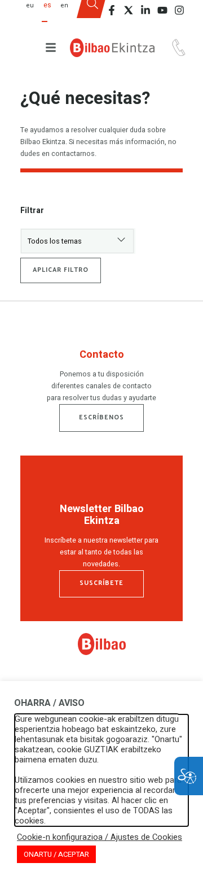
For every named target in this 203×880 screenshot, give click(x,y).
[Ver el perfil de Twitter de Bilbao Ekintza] (128, 10)
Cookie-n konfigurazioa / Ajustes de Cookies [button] (99, 838)
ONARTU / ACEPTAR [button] (56, 854)
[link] (102, 653)
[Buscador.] (92, 13)
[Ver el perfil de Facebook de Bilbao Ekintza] (112, 10)
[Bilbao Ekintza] (112, 48)
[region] (101, 378)
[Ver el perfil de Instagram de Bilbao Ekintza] (179, 10)
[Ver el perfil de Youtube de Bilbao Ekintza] (162, 10)
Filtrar (32, 210)
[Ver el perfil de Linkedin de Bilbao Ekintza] (145, 10)
